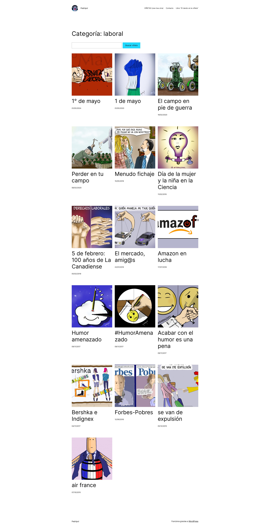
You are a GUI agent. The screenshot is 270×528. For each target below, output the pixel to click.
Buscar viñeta (131, 45)
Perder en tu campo (87, 177)
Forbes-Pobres (134, 412)
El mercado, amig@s (130, 256)
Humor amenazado (87, 336)
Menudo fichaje (134, 174)
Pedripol (84, 8)
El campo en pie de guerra (175, 104)
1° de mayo (86, 101)
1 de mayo (128, 101)
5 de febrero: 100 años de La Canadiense (91, 260)
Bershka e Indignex (84, 415)
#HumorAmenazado (134, 336)
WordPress (193, 521)
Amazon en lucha (172, 256)
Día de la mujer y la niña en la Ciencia (177, 180)
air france (84, 485)
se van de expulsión (170, 415)
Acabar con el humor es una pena (175, 339)
